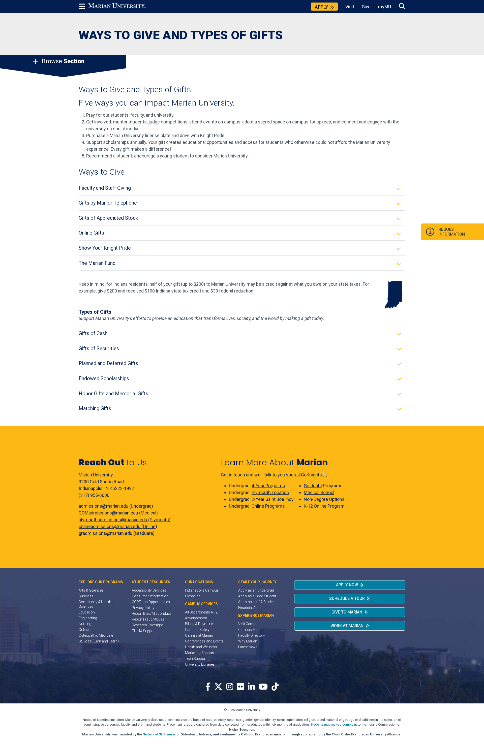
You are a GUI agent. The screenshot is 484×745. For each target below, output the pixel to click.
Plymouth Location (270, 492)
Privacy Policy (143, 608)
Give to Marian (346, 612)
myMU (384, 6)
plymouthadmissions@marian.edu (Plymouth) (124, 519)
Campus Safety (197, 630)
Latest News (248, 647)
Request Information (452, 232)
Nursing (85, 624)
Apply (321, 7)
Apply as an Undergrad (256, 590)
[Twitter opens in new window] (218, 687)
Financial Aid (248, 608)
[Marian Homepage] (117, 6)
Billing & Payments (199, 624)
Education (87, 612)
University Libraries (200, 664)
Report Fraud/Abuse (148, 619)
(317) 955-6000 (94, 495)
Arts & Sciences (91, 590)
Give (366, 6)
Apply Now (347, 584)
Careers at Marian (199, 635)
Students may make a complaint (333, 724)
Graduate (313, 485)
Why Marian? (248, 641)
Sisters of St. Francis (159, 734)
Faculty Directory (251, 635)
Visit (349, 6)
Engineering (88, 618)
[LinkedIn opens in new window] (251, 687)
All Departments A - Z (201, 612)
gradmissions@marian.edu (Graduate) (117, 533)
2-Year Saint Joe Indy (273, 499)
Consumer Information (150, 596)
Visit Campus (248, 624)
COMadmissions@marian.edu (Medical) (118, 512)
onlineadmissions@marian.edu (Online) (118, 526)
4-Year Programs (268, 485)
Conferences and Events (204, 641)
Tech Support (195, 659)
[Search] (402, 6)
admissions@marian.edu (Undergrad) (116, 506)
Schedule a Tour (347, 598)
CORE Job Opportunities (151, 602)
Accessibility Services (149, 590)
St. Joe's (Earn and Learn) (99, 641)
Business (86, 596)
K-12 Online (315, 506)
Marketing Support (199, 653)
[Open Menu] (83, 7)
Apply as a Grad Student (257, 596)
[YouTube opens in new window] (263, 687)
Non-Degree (316, 499)
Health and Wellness (201, 647)
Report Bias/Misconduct (151, 613)
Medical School (319, 492)
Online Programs (268, 506)
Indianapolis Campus (202, 590)
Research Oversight (147, 625)
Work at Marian (347, 625)
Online (83, 630)
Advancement (196, 618)
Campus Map (249, 630)
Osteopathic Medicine (96, 635)
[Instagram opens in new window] (229, 687)
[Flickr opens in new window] (240, 687)
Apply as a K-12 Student (257, 602)
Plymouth (192, 596)
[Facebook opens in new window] (207, 687)
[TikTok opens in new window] (275, 687)
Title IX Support (144, 631)
